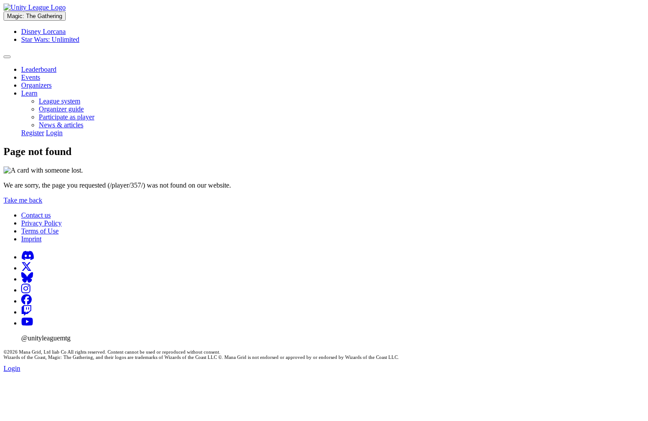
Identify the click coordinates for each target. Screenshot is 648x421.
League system (59, 101)
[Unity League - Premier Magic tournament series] (35, 7)
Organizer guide (61, 109)
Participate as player (66, 117)
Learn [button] (29, 93)
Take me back (23, 200)
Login (54, 133)
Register (32, 133)
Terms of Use (40, 231)
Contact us (36, 215)
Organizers (36, 85)
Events (30, 77)
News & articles (61, 125)
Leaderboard (38, 69)
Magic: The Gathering (34, 16)
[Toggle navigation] (7, 56)
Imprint (31, 239)
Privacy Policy (41, 223)
